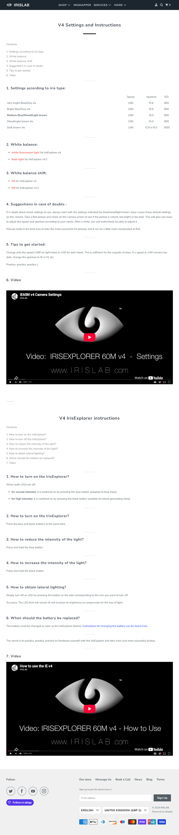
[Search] (161, 5)
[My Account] (156, 5)
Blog (149, 779)
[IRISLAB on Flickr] (52, 791)
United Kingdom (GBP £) (123, 810)
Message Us (103, 779)
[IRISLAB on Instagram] (45, 791)
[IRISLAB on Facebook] (22, 791)
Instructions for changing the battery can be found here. (115, 626)
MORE (119, 5)
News (138, 779)
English (87, 810)
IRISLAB (165, 807)
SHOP (63, 5)
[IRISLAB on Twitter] (11, 791)
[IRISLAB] (18, 5)
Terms (161, 779)
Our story (85, 779)
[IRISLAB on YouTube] (34, 791)
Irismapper (82, 5)
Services (101, 5)
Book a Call (123, 779)
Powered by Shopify (162, 811)
